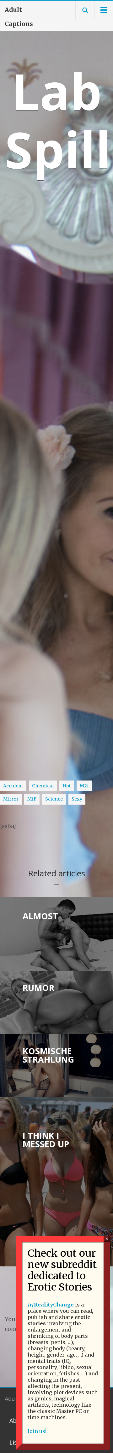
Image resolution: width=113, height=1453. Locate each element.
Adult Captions (19, 17)
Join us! (37, 1431)
